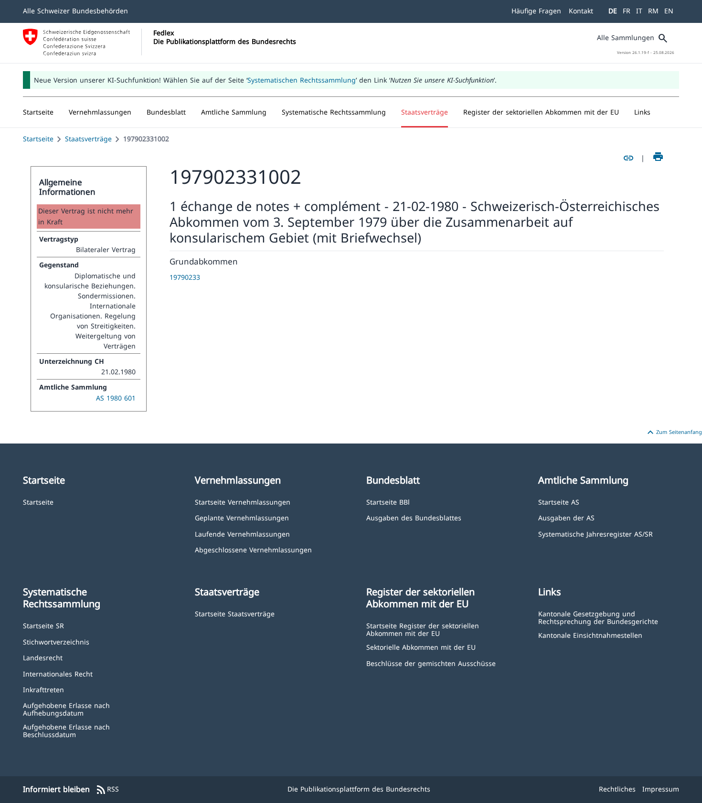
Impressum (660, 788)
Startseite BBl (388, 501)
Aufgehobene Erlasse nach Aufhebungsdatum (66, 709)
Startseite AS (558, 501)
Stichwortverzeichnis (56, 641)
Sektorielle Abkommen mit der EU (421, 647)
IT (639, 10)
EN (668, 10)
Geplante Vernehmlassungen (242, 517)
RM (653, 10)
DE (612, 10)
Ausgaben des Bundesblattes (413, 517)
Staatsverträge (88, 138)
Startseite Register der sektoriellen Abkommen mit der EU (422, 629)
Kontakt (581, 10)
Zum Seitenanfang (673, 432)
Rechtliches (617, 788)
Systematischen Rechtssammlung (301, 80)
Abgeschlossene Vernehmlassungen (253, 549)
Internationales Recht (58, 673)
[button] (100, 112)
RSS (107, 789)
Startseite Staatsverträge (235, 613)
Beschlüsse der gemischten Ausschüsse (431, 663)
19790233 (185, 277)
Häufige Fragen (536, 10)
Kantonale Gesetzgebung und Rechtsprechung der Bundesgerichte (598, 617)
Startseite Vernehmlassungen (242, 501)
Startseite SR (43, 625)
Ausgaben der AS (566, 517)
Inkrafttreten (43, 689)
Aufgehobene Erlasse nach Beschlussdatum (66, 730)
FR (626, 10)
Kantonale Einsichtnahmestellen (590, 635)
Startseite (38, 138)
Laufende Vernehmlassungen (242, 533)
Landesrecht (43, 657)
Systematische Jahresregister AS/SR (595, 533)
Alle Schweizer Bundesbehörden (75, 10)
